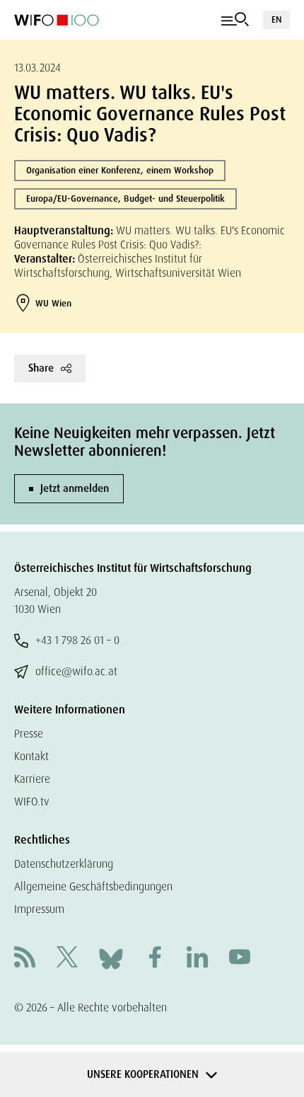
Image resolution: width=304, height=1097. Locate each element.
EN (276, 19)
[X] (67, 958)
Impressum (39, 909)
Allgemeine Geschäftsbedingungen (93, 886)
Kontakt (31, 756)
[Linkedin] (197, 958)
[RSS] (24, 958)
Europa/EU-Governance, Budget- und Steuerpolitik (125, 199)
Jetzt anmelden (74, 488)
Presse (28, 733)
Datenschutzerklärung (63, 863)
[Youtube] (239, 958)
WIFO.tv (31, 801)
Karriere (32, 778)
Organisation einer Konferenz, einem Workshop (120, 170)
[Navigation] (235, 20)
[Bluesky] (111, 958)
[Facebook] (154, 958)
